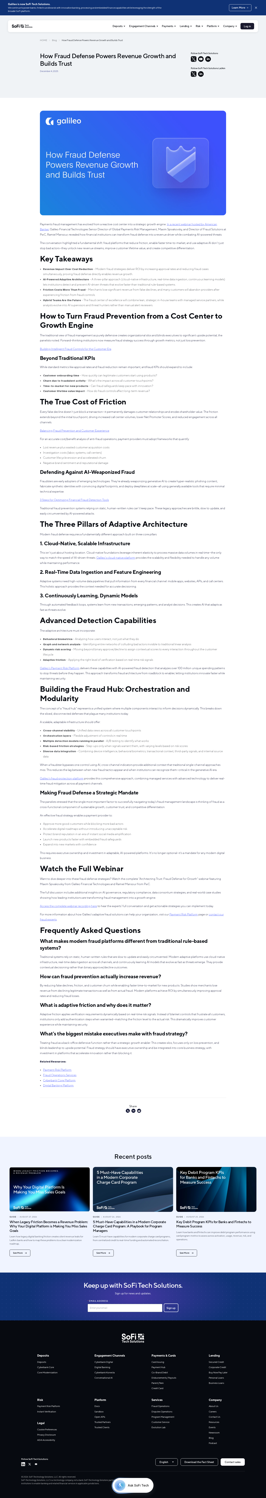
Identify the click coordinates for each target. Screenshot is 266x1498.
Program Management (162, 1417)
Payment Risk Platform (48, 1406)
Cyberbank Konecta (104, 1372)
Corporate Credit (217, 1367)
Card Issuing (157, 1362)
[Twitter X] (30, 1464)
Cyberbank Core (45, 1367)
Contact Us (214, 1417)
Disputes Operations (161, 1411)
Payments (167, 26)
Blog (54, 40)
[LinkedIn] (208, 59)
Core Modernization (47, 1372)
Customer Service (160, 1422)
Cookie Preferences (47, 1429)
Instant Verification (46, 1411)
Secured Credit (216, 1362)
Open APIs (99, 1417)
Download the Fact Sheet (199, 1462)
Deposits (118, 26)
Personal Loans (216, 1377)
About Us (213, 1406)
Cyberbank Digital (103, 1362)
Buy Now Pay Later (218, 1372)
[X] (193, 59)
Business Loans (216, 1383)
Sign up (171, 1308)
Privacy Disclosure (46, 1434)
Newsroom (214, 1432)
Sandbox (99, 1411)
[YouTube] (201, 59)
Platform (212, 26)
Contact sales (233, 1462)
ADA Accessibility (46, 1440)
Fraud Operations (160, 1406)
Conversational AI (103, 1377)
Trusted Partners (102, 1422)
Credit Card (157, 1388)
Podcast (213, 1443)
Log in (247, 26)
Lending (184, 26)
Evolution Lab (158, 1427)
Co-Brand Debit (159, 1372)
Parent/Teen (157, 1383)
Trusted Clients (101, 1427)
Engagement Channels (142, 26)
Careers (213, 1411)
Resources (214, 1422)
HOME (43, 40)
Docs (97, 1406)
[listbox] (166, 1462)
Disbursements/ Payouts (163, 1377)
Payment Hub (158, 1367)
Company (228, 26)
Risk (198, 26)
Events (212, 1427)
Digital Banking (102, 1367)
